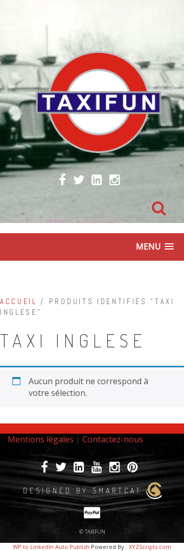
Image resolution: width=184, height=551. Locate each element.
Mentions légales (41, 439)
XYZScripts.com (150, 546)
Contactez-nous (112, 439)
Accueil (18, 301)
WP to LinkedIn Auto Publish (51, 546)
